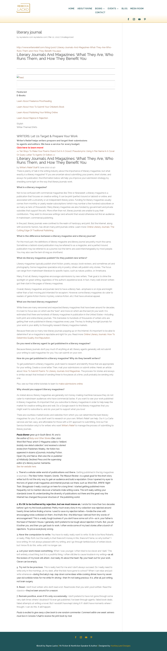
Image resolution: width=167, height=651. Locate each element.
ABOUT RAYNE (84, 9)
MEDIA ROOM (137, 9)
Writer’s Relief (68, 425)
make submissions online (71, 384)
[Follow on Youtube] (139, 19)
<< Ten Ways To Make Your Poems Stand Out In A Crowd (44, 151)
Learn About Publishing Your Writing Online (37, 112)
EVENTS (112, 9)
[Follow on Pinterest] (145, 19)
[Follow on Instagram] (134, 19)
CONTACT (100, 13)
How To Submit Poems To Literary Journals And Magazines (51, 371)
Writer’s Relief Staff (29, 167)
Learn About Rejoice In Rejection (32, 118)
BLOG (124, 9)
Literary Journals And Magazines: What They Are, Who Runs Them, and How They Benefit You (65, 56)
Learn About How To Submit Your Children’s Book (40, 107)
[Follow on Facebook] (128, 19)
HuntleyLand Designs (120, 646)
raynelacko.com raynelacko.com (33, 37)
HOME (71, 9)
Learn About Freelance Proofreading (34, 101)
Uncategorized (67, 37)
